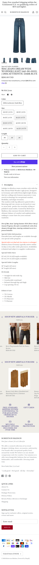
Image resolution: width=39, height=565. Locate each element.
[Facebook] (3, 476)
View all (19, 320)
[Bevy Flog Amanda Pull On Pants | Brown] (19, 333)
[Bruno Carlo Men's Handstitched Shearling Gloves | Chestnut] (19, 378)
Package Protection (8, 493)
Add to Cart (19, 155)
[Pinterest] (10, 476)
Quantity (5, 143)
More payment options (19, 166)
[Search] (6, 12)
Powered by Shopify (24, 558)
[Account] (33, 12)
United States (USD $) (11, 554)
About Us (5, 487)
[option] (19, 36)
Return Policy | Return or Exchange (14, 499)
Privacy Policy (7, 496)
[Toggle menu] (2, 12)
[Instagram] (6, 476)
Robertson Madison (11, 558)
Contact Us (5, 490)
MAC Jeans (8, 90)
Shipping (5, 502)
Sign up (7, 527)
